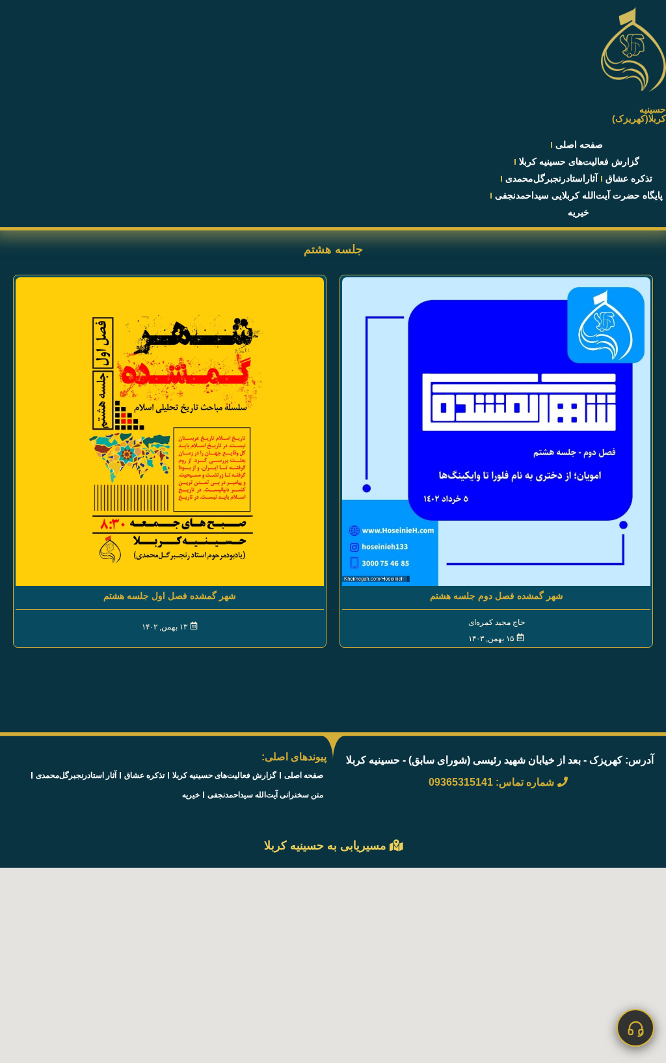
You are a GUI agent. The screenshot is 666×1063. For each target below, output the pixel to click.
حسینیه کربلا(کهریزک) (639, 114)
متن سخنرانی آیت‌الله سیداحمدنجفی (265, 794)
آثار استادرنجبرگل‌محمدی (76, 775)
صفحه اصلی (579, 144)
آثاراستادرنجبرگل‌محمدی (551, 178)
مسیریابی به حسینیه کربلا (327, 845)
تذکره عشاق (629, 178)
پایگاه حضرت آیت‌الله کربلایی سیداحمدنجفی (579, 195)
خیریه (578, 212)
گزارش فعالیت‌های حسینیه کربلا (579, 161)
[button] (635, 1028)
